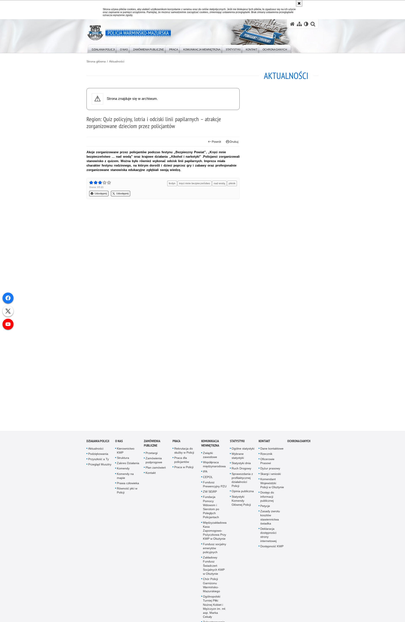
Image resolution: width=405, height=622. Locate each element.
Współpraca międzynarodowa (214, 466)
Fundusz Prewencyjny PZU (215, 486)
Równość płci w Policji (127, 492)
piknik (232, 183)
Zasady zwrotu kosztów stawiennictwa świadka (270, 519)
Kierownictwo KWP (125, 452)
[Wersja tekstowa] (306, 24)
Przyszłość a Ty (98, 461)
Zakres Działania (128, 465)
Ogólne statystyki (243, 450)
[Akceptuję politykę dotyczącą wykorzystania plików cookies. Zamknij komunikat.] (299, 3)
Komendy (123, 470)
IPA (205, 473)
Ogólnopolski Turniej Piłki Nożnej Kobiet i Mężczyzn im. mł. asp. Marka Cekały (214, 609)
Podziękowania (98, 455)
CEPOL (208, 479)
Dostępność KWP (272, 548)
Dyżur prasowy (270, 470)
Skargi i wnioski (270, 475)
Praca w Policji (183, 469)
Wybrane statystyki (238, 457)
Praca (176, 443)
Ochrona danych (298, 443)
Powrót (216, 141)
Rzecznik (266, 455)
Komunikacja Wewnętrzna (210, 445)
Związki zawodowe (210, 457)
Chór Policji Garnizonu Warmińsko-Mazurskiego (211, 587)
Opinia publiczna (243, 493)
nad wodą (219, 183)
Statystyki (237, 443)
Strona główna (96, 61)
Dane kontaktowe (272, 450)
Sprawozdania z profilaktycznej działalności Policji (242, 482)
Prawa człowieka (128, 485)
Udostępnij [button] (100, 193)
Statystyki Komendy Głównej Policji (241, 502)
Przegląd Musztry (99, 466)
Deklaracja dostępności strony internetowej (268, 537)
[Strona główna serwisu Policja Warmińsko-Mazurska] (292, 24)
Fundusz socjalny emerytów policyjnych (214, 550)
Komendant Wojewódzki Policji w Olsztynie (272, 485)
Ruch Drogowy (241, 470)
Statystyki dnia (241, 465)
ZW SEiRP (210, 493)
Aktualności (116, 61)
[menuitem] (103, 48)
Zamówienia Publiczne (152, 445)
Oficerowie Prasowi (267, 463)
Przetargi (152, 455)
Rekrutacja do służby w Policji (184, 452)
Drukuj (234, 141)
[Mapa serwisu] (299, 24)
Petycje (265, 508)
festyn (172, 183)
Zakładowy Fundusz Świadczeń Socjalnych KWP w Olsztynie (214, 567)
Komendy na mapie (125, 477)
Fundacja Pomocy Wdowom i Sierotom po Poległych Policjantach (211, 509)
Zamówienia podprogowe (154, 462)
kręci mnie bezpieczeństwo (194, 183)
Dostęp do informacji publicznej (267, 498)
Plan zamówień (156, 469)
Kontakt (151, 475)
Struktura (123, 460)
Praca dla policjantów (181, 462)
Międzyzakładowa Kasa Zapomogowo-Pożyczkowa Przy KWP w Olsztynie (215, 532)
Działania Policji (97, 443)
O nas (119, 443)
